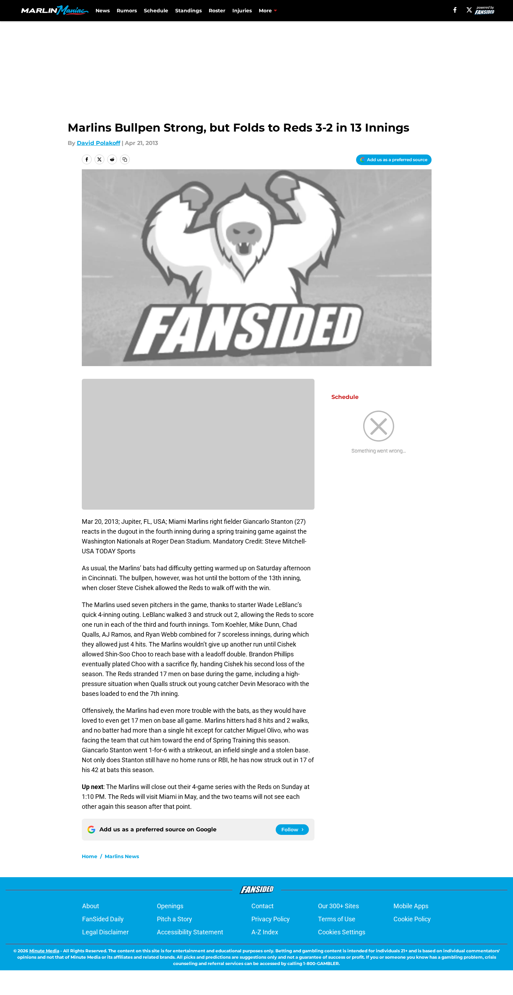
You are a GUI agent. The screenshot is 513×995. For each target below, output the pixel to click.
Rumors (127, 10)
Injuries (242, 10)
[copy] (125, 159)
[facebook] (455, 10)
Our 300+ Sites (338, 906)
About (90, 906)
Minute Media (44, 950)
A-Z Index (264, 932)
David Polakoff (98, 143)
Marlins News (122, 856)
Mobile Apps (410, 906)
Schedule (156, 10)
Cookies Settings (341, 932)
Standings (188, 10)
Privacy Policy (270, 919)
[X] (469, 10)
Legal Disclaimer (105, 932)
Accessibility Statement (190, 932)
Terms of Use (336, 919)
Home (89, 856)
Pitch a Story (174, 919)
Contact (262, 906)
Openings (170, 906)
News (103, 10)
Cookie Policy (412, 919)
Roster (217, 10)
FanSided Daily (103, 919)
